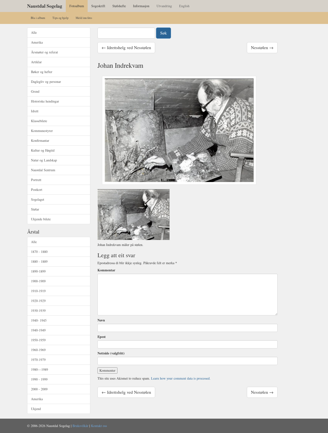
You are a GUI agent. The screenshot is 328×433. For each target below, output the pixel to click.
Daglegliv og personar (46, 81)
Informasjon (141, 6)
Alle (34, 32)
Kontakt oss (99, 425)
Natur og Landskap (44, 160)
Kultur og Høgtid (43, 150)
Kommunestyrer (42, 130)
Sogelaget (37, 199)
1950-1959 (38, 340)
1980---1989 (39, 369)
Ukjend (36, 408)
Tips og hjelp (60, 18)
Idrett (34, 111)
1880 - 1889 (39, 261)
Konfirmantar (40, 140)
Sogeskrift (98, 6)
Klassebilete (39, 121)
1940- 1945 (39, 320)
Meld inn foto (84, 18)
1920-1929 (38, 300)
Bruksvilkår (80, 425)
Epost (101, 336)
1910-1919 (38, 291)
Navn (101, 320)
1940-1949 (38, 330)
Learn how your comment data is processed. (181, 378)
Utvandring (164, 6)
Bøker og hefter (41, 71)
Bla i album (38, 18)
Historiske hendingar (45, 101)
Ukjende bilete (41, 219)
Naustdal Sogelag (44, 5)
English (184, 6)
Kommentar (106, 270)
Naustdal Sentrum (43, 170)
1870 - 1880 (39, 251)
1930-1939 (38, 310)
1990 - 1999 (39, 379)
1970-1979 (38, 359)
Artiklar (36, 62)
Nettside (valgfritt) (111, 353)
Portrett (36, 179)
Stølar (35, 209)
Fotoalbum (76, 6)
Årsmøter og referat (44, 52)
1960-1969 (38, 350)
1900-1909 (38, 281)
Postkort (36, 189)
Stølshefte (119, 6)
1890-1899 (38, 271)
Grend (35, 91)
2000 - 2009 (39, 389)
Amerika (37, 42)
